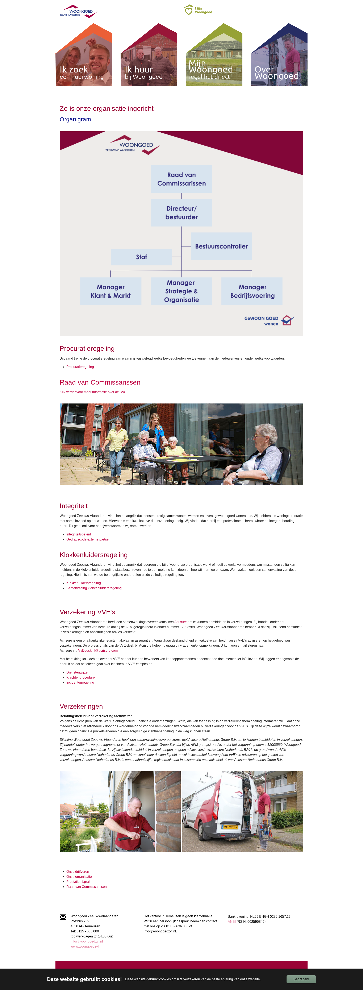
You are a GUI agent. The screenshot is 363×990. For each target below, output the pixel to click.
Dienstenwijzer (77, 672)
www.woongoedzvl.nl (86, 946)
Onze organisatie (79, 876)
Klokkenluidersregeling (83, 583)
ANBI (232, 921)
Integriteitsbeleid (78, 534)
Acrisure (180, 622)
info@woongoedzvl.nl (87, 941)
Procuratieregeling (80, 367)
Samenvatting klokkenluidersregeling (94, 588)
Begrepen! (301, 979)
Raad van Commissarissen (86, 886)
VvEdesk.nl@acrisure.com (98, 650)
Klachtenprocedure (80, 677)
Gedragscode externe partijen (88, 539)
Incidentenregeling (80, 682)
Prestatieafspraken (80, 881)
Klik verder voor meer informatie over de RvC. (93, 392)
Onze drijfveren (77, 871)
